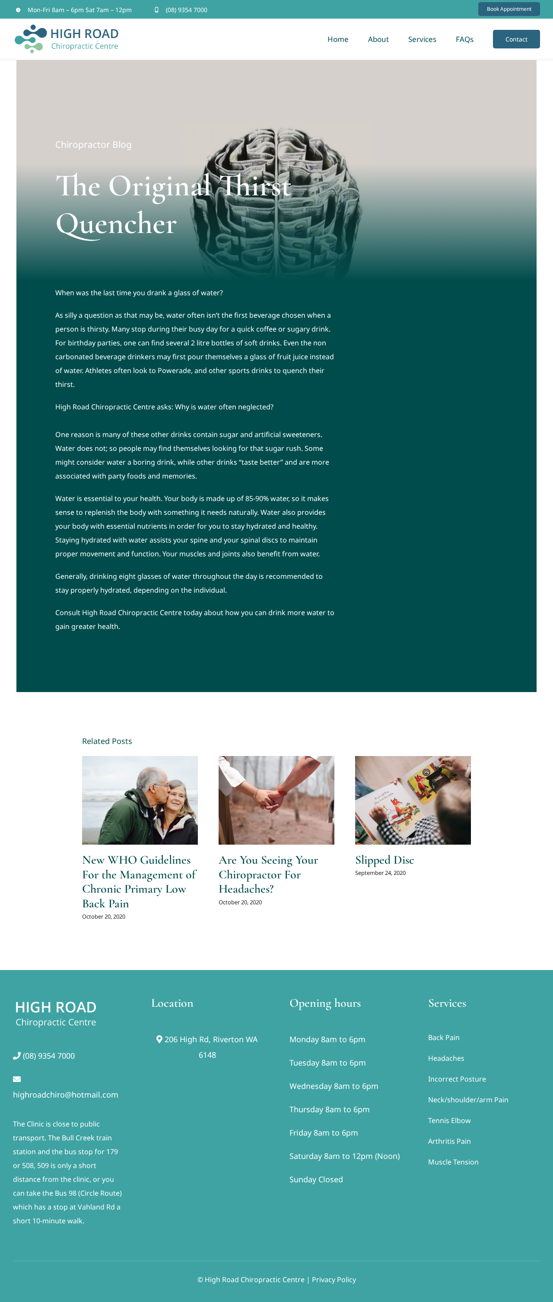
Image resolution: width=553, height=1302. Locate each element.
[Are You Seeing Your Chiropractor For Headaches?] (276, 800)
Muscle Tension (453, 1162)
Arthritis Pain (449, 1141)
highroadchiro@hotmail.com (65, 1094)
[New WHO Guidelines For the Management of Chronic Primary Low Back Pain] (140, 800)
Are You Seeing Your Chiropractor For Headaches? (268, 874)
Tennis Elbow (449, 1120)
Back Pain (444, 1037)
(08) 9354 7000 (186, 10)
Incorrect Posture (457, 1079)
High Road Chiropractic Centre (105, 407)
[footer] (56, 999)
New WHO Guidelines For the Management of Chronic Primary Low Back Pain (139, 881)
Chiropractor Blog (93, 144)
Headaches (446, 1058)
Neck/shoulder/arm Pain (468, 1099)
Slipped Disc (384, 859)
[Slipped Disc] (413, 800)
